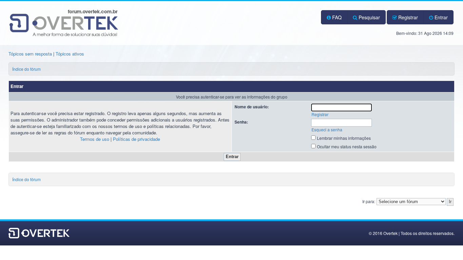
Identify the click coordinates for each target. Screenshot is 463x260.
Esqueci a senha (326, 129)
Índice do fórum (26, 69)
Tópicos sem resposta (30, 53)
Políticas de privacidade (136, 139)
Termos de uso (94, 139)
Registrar (407, 17)
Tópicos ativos (70, 53)
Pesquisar (368, 17)
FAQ (336, 17)
